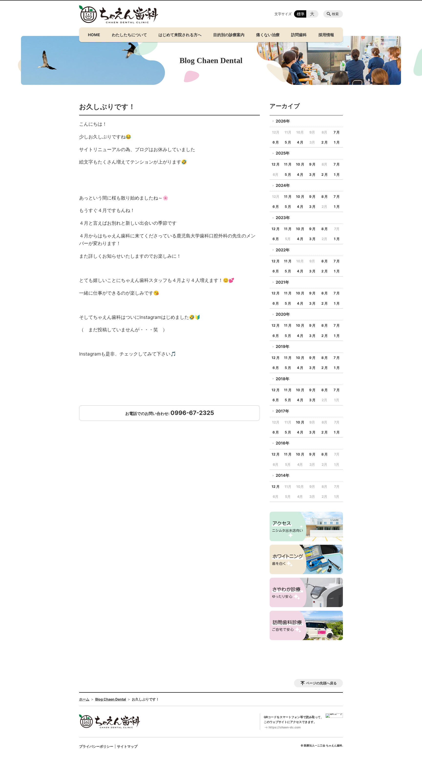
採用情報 (326, 34)
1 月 (337, 142)
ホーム (84, 699)
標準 (301, 13)
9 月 (312, 164)
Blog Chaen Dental (110, 699)
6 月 (276, 142)
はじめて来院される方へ (179, 34)
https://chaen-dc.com (285, 727)
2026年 (283, 121)
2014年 (282, 475)
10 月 (300, 164)
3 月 (312, 174)
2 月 (324, 142)
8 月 (324, 196)
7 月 (337, 132)
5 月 (288, 142)
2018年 (282, 378)
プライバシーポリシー (96, 746)
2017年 (282, 411)
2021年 (282, 282)
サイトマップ (127, 746)
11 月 (288, 164)
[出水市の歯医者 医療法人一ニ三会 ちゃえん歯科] (118, 14)
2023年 (283, 217)
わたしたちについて (129, 34)
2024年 (283, 185)
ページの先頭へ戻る (321, 683)
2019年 (282, 346)
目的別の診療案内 (228, 34)
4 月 (300, 142)
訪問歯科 (299, 34)
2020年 (283, 314)
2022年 (283, 249)
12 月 (276, 164)
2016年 (282, 443)
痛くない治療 (268, 34)
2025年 (283, 153)
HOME (94, 34)
